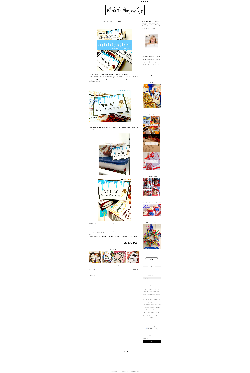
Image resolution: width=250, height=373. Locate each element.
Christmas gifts (155, 292)
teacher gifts (150, 312)
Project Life (151, 305)
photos (153, 304)
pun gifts (97, 265)
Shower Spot (149, 309)
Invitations (150, 299)
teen (153, 312)
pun (154, 305)
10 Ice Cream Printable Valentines (99, 233)
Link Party (147, 301)
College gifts (149, 294)
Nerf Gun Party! (151, 124)
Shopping (145, 309)
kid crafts (153, 299)
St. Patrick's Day (148, 310)
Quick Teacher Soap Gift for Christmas (152, 161)
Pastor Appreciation (148, 304)
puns (159, 305)
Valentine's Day (103, 265)
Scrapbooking (152, 307)
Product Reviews (146, 305)
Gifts (154, 296)
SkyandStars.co (136, 371)
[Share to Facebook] (115, 265)
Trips (154, 314)
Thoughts (144, 314)
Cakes (159, 289)
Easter (159, 294)
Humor (147, 299)
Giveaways (157, 296)
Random (145, 307)
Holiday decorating (150, 297)
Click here (92, 224)
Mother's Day (154, 301)
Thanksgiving (156, 312)
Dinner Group (155, 294)
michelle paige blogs (122, 371)
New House (158, 301)
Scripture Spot (157, 307)
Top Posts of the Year (150, 314)
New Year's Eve (145, 302)
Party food (156, 302)
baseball (144, 289)
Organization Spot (151, 302)
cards (151, 291)
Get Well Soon (151, 296)
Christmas (153, 291)
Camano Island (147, 291)
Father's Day (146, 296)
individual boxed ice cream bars (113, 78)
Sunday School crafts (154, 310)
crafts (152, 294)
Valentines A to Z (154, 315)
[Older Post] (123, 270)
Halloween (145, 297)
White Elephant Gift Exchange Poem (151, 143)
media (150, 301)
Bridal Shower (155, 289)
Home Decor (156, 297)
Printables (91, 265)
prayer (156, 304)
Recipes (148, 307)
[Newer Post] (102, 270)
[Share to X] (117, 265)
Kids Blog (157, 299)
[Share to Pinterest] (118, 265)
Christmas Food (149, 292)
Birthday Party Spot (149, 289)
